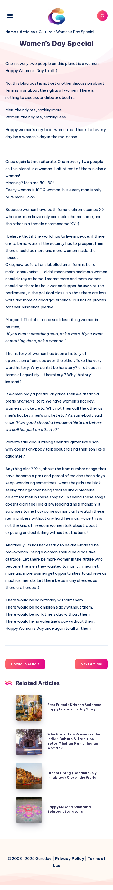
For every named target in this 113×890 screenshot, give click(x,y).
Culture (46, 32)
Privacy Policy (69, 858)
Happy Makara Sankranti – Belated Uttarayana (70, 809)
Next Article (91, 664)
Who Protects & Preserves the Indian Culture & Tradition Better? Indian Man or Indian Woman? (73, 741)
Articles (27, 32)
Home (10, 32)
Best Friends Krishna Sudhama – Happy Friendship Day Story (76, 707)
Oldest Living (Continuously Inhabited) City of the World (71, 775)
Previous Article (25, 664)
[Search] (102, 15)
